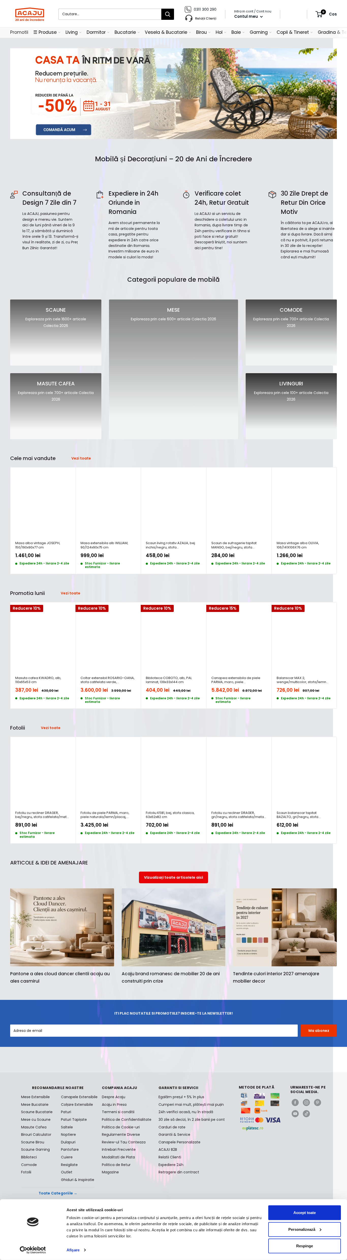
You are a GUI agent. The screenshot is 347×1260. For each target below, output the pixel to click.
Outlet (66, 1172)
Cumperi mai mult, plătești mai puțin (191, 1104)
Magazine (110, 1172)
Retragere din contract (179, 1172)
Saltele (67, 1127)
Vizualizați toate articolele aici (173, 877)
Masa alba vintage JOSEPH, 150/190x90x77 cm (37, 545)
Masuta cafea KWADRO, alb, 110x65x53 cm (38, 680)
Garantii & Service (174, 1134)
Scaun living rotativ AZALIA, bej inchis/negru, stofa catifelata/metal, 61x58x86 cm (170, 545)
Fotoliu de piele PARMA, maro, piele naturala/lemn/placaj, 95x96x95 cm (105, 815)
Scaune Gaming (35, 1149)
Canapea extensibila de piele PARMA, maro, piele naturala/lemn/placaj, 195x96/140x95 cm (235, 680)
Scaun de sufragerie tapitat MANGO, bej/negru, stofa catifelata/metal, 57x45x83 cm (236, 545)
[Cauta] (167, 14)
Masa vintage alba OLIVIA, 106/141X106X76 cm (298, 545)
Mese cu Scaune (36, 1119)
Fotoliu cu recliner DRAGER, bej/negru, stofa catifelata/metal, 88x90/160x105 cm (42, 815)
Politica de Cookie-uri (121, 1127)
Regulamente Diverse (121, 1134)
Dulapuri (68, 1142)
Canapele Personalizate (179, 1142)
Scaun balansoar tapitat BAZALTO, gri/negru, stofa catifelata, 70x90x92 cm (297, 815)
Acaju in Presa (114, 1104)
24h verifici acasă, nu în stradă (186, 1111)
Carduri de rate (172, 1127)
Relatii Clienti (170, 1157)
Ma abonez (318, 1030)
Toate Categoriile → (58, 1193)
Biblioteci (29, 1157)
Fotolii (26, 1172)
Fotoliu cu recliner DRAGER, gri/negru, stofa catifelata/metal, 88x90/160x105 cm (238, 815)
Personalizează (301, 1229)
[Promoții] (173, 93)
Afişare (73, 1250)
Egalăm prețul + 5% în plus (181, 1096)
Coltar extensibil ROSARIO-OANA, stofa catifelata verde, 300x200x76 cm (108, 680)
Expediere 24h (171, 1164)
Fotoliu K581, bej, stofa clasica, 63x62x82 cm (170, 815)
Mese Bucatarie (35, 1104)
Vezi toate (81, 458)
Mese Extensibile (35, 1096)
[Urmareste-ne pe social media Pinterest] (317, 1102)
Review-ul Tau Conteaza (124, 1142)
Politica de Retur (116, 1164)
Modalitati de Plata (118, 1157)
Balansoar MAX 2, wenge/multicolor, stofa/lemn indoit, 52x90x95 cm (301, 680)
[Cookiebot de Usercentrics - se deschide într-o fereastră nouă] (33, 1250)
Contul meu (246, 16)
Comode (29, 1164)
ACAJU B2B (168, 1149)
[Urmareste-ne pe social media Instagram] (306, 1102)
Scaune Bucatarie (37, 1111)
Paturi (66, 1111)
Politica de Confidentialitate (126, 1119)
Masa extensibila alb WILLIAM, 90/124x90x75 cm (104, 545)
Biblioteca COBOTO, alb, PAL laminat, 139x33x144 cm (169, 680)
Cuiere (67, 1157)
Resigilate (69, 1164)
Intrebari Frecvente (119, 1149)
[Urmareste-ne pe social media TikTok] (306, 1113)
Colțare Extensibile (77, 1104)
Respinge (304, 1246)
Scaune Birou (32, 1142)
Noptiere (68, 1134)
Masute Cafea (33, 1127)
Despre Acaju (113, 1096)
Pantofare (70, 1149)
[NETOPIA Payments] (260, 1120)
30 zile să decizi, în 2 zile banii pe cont (192, 1119)
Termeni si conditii (118, 1111)
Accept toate (304, 1212)
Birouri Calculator (36, 1134)
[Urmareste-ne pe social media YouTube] (295, 1113)
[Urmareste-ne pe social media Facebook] (295, 1102)
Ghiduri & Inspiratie (77, 1179)
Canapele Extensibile (78, 1096)
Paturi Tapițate (74, 1119)
